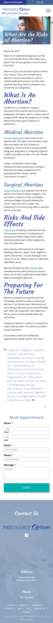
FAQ (28, 608)
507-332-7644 (26, 597)
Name (8, 423)
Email (8, 445)
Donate (26, 612)
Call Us (40, 2)
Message (10, 464)
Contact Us (39, 608)
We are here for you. (15, 12)
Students (8, 608)
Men (19, 608)
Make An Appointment (13, 2)
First (6, 432)
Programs (37, 605)
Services (23, 605)
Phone (9, 455)
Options (11, 605)
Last (6, 440)
